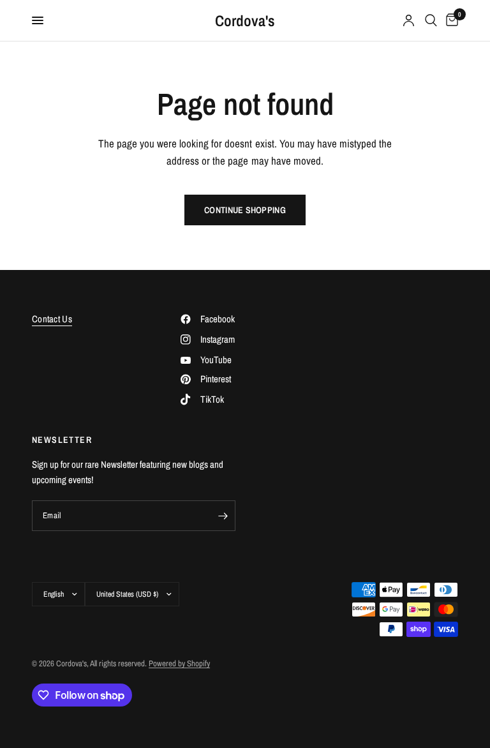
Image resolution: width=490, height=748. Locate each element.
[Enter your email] (222, 515)
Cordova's (245, 20)
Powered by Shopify (179, 663)
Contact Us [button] (52, 318)
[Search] (431, 20)
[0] (450, 20)
